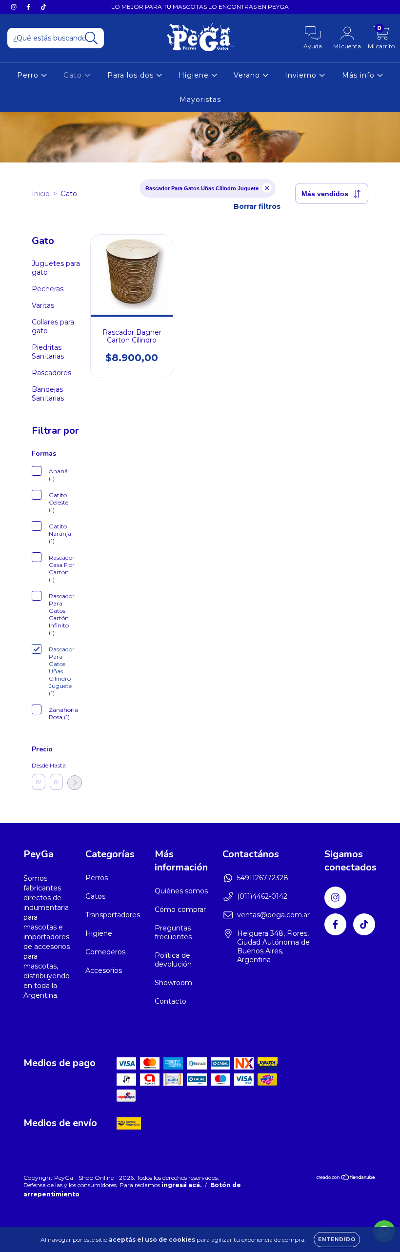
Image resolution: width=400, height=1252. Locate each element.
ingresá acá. (181, 1185)
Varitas (43, 305)
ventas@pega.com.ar (273, 914)
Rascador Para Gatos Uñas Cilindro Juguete (202, 188)
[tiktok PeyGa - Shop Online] (43, 6)
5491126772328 (262, 877)
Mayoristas (200, 99)
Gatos (95, 896)
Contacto (170, 1001)
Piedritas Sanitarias (48, 352)
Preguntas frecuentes (173, 932)
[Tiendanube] (346, 1178)
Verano (248, 75)
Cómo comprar (180, 909)
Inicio (41, 193)
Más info (359, 75)
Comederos (105, 952)
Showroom (173, 982)
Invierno (302, 75)
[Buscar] (91, 38)
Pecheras (47, 288)
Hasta (56, 765)
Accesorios (103, 970)
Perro (29, 75)
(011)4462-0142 (262, 896)
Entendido (337, 1239)
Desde (38, 765)
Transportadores (112, 914)
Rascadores (51, 372)
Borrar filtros (257, 206)
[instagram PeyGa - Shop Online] (14, 6)
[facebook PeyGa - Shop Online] (29, 6)
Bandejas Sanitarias (48, 394)
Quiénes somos (181, 891)
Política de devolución (173, 960)
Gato (73, 75)
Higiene (195, 75)
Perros (96, 877)
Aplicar (74, 782)
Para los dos (131, 75)
